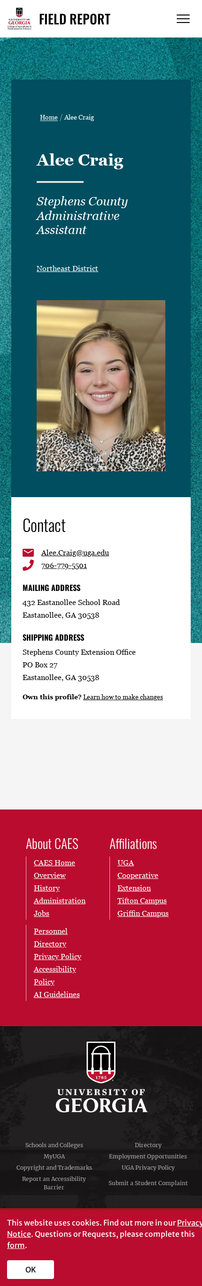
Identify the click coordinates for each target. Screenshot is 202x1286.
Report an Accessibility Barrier (54, 1183)
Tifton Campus (142, 900)
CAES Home (54, 862)
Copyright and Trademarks (54, 1167)
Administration (59, 900)
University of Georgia (101, 1077)
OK (30, 1269)
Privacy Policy (57, 956)
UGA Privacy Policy (148, 1167)
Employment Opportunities (148, 1156)
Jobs (41, 913)
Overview (50, 875)
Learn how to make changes (123, 697)
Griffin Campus (143, 913)
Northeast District (67, 268)
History (47, 888)
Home (49, 117)
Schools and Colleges (54, 1145)
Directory (148, 1145)
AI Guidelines (57, 994)
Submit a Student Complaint (148, 1183)
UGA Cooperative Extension (137, 875)
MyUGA (54, 1156)
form (16, 1245)
